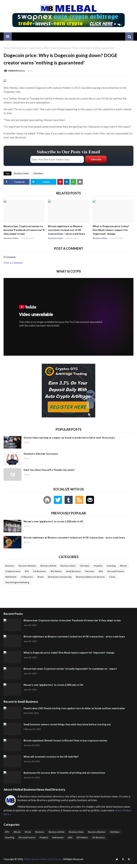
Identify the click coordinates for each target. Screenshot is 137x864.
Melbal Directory (16, 70)
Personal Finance (115, 571)
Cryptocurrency (13, 571)
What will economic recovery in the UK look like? (51, 756)
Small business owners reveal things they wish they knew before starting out (67, 724)
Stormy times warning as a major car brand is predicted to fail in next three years (69, 437)
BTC (27, 571)
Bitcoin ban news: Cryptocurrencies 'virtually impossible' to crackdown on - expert (70, 668)
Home (7, 48)
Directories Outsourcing (59, 576)
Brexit (41, 576)
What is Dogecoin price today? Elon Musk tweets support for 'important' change (111, 230)
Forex (112, 576)
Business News (19, 48)
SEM (101, 571)
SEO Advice (56, 571)
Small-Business (73, 571)
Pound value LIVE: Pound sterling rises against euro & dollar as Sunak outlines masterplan (74, 708)
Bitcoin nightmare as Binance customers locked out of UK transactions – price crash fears (66, 230)
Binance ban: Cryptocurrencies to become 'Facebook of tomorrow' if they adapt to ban (24, 230)
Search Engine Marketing (17, 582)
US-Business (27, 576)
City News (38, 173)
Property (98, 565)
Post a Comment (13, 262)
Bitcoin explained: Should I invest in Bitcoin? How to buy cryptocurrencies (65, 740)
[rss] (129, 859)
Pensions (89, 571)
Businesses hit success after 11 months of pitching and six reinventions (64, 772)
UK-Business (39, 571)
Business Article (48, 565)
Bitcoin (123, 565)
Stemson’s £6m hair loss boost (41, 453)
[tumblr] (123, 859)
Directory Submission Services (90, 576)
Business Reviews (27, 565)
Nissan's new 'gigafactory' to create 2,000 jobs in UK (53, 521)
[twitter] (117, 859)
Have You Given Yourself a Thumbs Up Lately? (49, 469)
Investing (111, 565)
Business (9, 565)
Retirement (10, 576)
